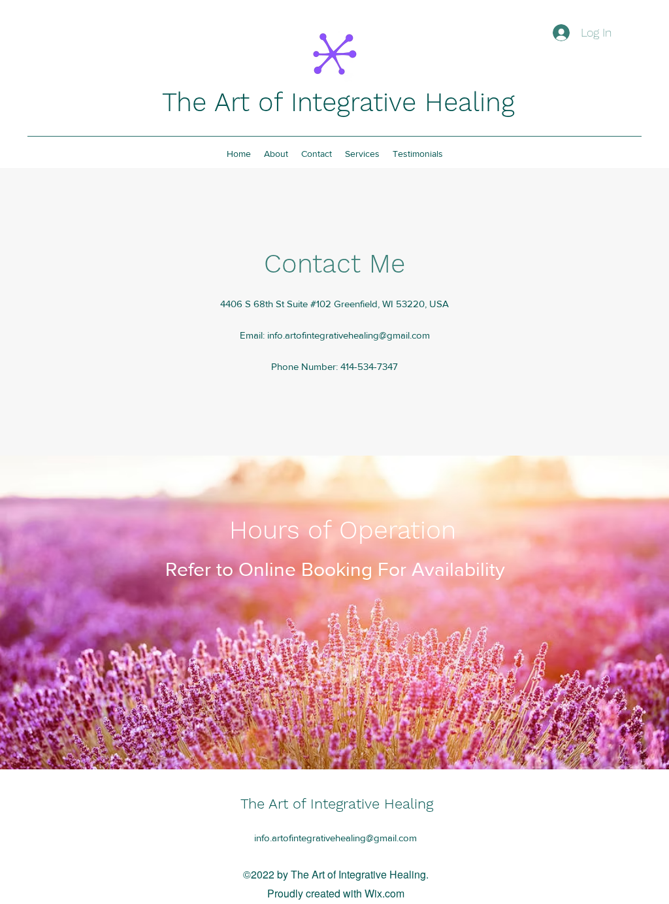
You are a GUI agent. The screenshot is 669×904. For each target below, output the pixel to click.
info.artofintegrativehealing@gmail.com (348, 335)
